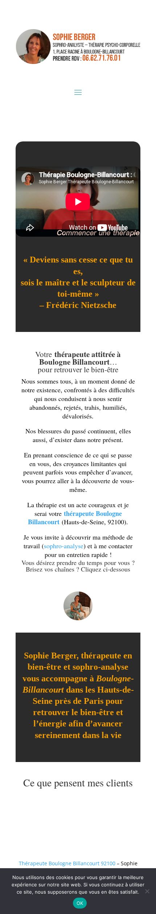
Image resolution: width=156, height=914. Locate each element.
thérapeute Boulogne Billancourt (75, 518)
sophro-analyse (63, 545)
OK (80, 903)
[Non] (147, 891)
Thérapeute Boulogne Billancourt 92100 (67, 863)
